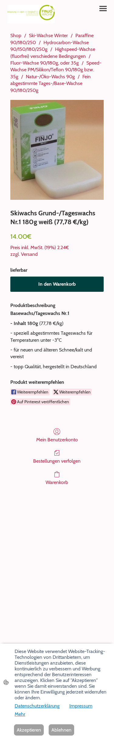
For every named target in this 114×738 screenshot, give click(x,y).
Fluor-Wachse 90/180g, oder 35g (44, 63)
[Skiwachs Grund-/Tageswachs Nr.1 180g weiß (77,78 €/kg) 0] (57, 150)
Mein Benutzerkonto (57, 440)
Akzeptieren (29, 730)
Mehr (20, 714)
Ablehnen (61, 730)
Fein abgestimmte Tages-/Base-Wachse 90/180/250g (50, 83)
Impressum (80, 706)
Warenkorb (57, 482)
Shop (15, 35)
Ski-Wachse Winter (48, 35)
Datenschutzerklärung (37, 706)
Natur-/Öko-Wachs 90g (50, 76)
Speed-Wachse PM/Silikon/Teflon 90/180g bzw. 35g (56, 69)
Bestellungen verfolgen (57, 461)
